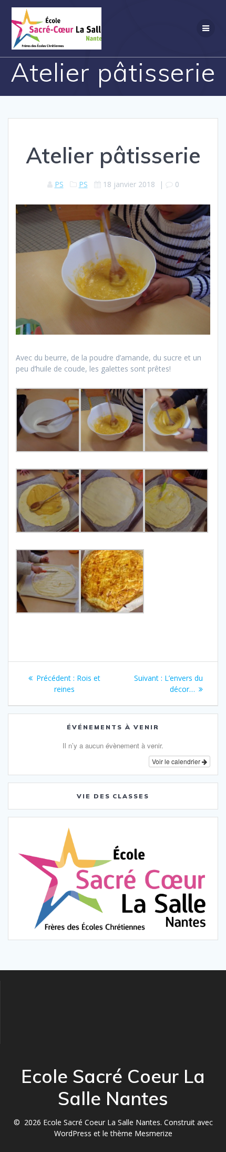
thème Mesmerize (141, 1133)
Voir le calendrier (177, 761)
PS (59, 184)
